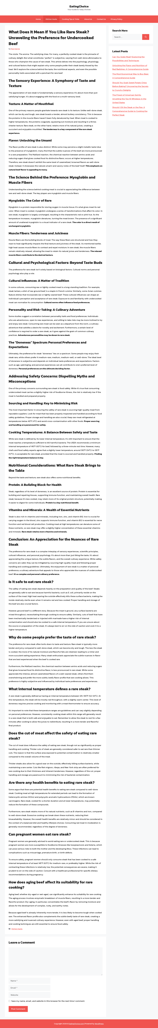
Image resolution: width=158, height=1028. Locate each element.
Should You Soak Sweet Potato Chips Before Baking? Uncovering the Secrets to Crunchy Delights (130, 86)
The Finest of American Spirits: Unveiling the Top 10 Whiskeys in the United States (129, 98)
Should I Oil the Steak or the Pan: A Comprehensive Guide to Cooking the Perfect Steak (129, 111)
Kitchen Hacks (51, 19)
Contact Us (101, 19)
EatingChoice (79, 6)
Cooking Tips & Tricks (70, 19)
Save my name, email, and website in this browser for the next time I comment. (48, 1001)
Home (38, 19)
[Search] (145, 37)
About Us (88, 19)
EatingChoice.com (76, 1023)
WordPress (99, 1023)
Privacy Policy (116, 19)
